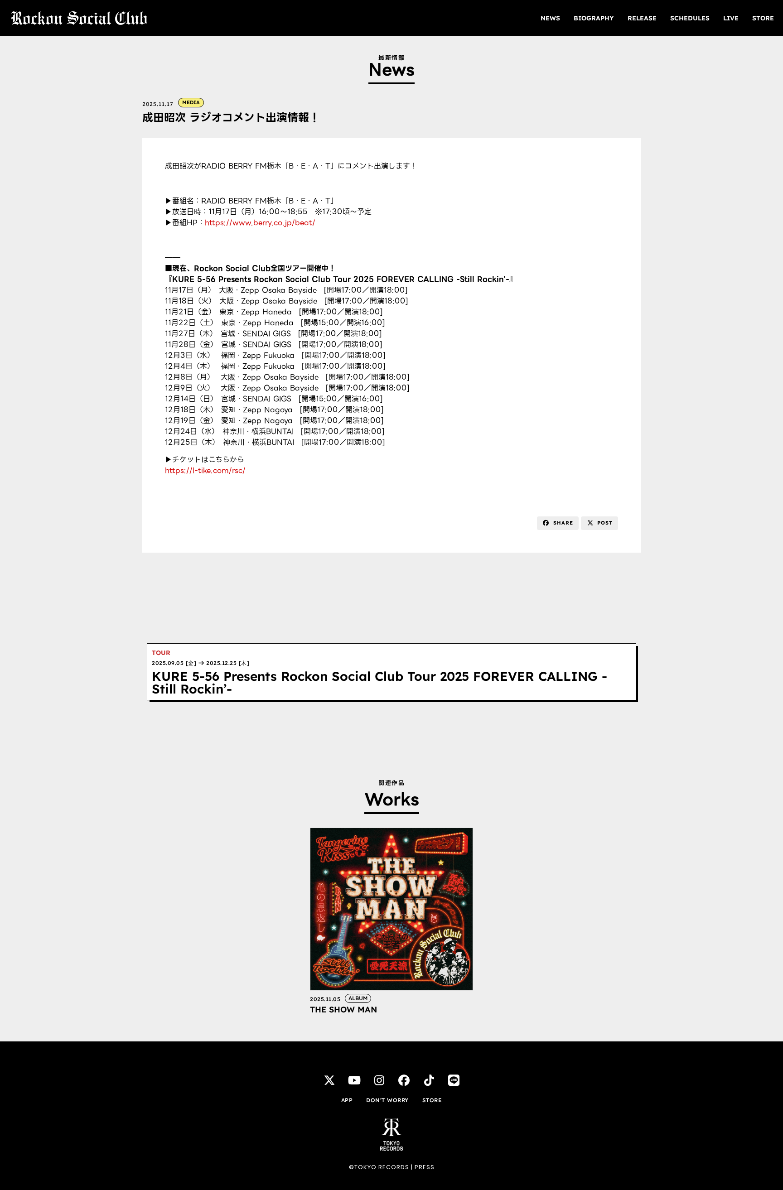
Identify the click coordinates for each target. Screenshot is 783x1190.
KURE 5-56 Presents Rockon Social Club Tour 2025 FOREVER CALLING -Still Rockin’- (379, 682)
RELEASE (642, 18)
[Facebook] (404, 1080)
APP (347, 1100)
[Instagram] (379, 1080)
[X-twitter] (329, 1080)
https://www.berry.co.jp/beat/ (260, 222)
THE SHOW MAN (343, 1009)
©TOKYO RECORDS (379, 1167)
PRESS (425, 1167)
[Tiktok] (429, 1080)
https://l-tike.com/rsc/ (205, 470)
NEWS (550, 18)
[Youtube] (354, 1080)
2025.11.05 (325, 999)
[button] (558, 523)
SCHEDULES (690, 18)
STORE (763, 18)
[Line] (454, 1080)
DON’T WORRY (387, 1100)
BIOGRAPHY (594, 18)
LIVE (731, 18)
